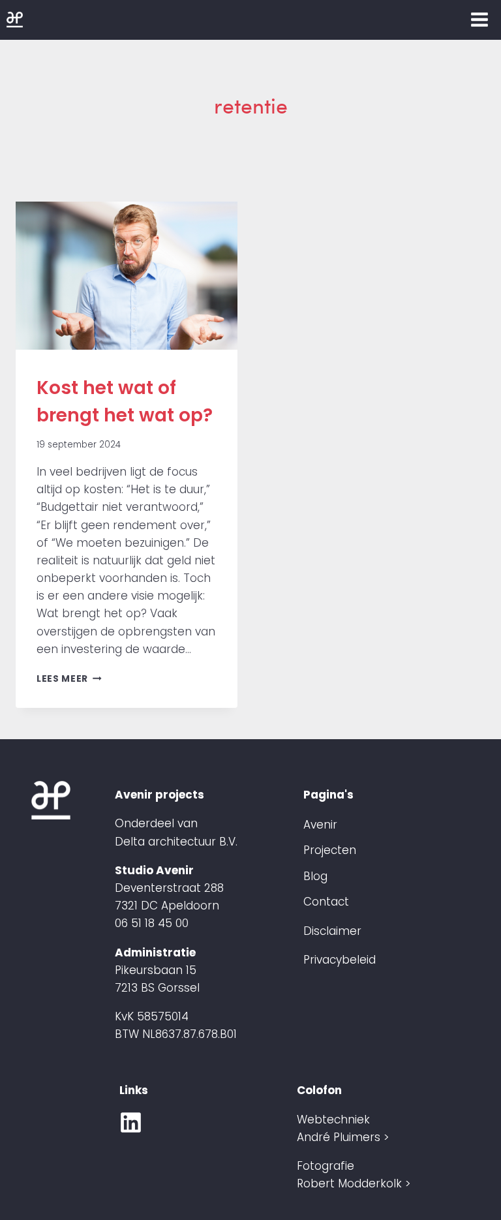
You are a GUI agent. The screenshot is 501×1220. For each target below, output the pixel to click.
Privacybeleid (339, 960)
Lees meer (69, 679)
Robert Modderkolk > (353, 1183)
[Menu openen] (479, 19)
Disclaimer (332, 931)
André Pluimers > (343, 1137)
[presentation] (126, 276)
